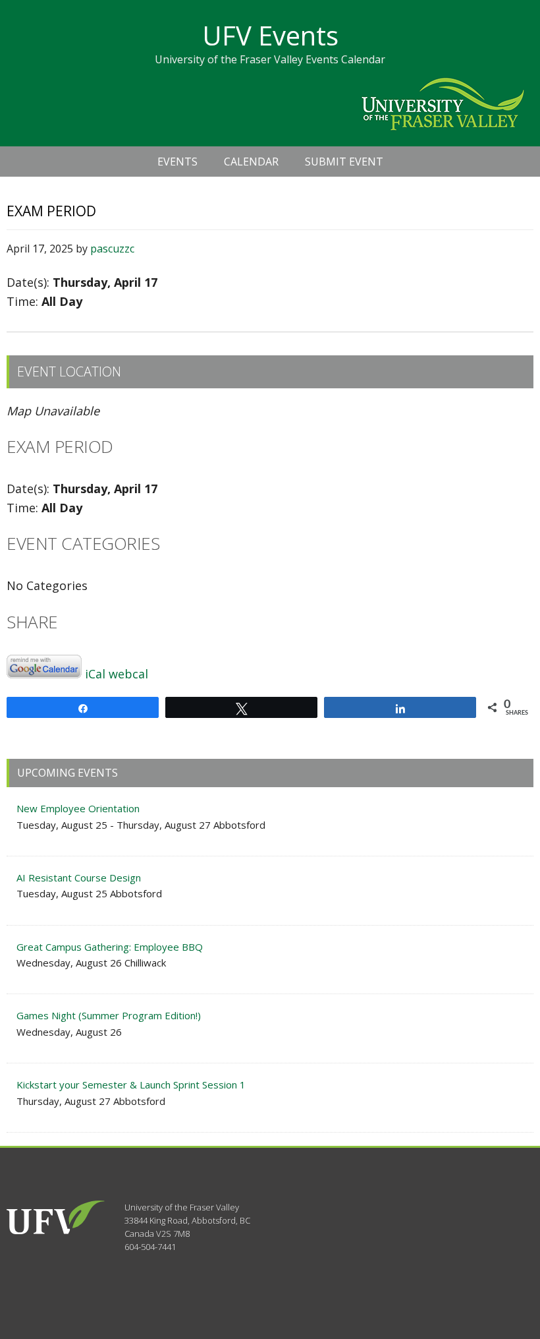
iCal (95, 674)
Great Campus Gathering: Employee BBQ (109, 946)
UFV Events (270, 35)
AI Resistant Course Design (78, 877)
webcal (128, 674)
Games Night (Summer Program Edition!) (108, 1015)
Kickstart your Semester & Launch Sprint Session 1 (131, 1084)
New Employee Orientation (78, 808)
